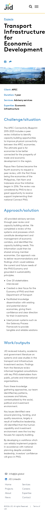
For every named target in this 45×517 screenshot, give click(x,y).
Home (8, 484)
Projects (8, 19)
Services (26, 484)
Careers (26, 488)
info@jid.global (16, 474)
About (8, 493)
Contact (26, 497)
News (8, 497)
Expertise (26, 493)
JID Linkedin (14, 479)
